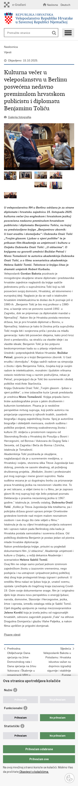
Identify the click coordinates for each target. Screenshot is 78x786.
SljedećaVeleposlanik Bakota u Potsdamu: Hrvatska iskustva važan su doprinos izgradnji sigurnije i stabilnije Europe (57, 662)
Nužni (8, 690)
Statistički (11, 726)
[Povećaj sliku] (39, 146)
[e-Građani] (16, 4)
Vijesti (7, 52)
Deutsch (65, 4)
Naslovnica (11, 46)
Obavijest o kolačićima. (34, 771)
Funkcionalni (13, 708)
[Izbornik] (68, 32)
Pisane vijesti (12, 634)
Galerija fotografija (19, 117)
